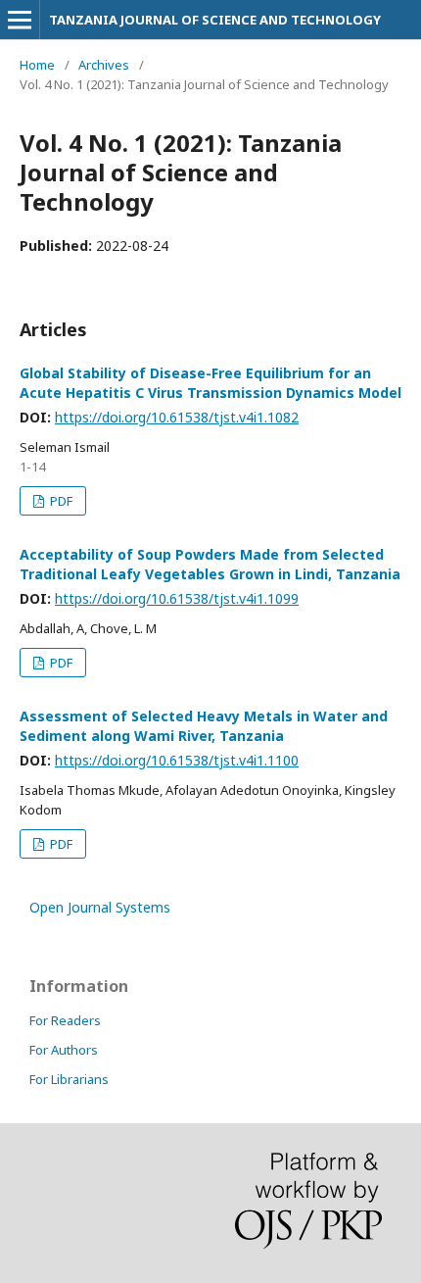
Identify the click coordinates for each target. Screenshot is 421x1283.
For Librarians (69, 1079)
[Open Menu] (19, 19)
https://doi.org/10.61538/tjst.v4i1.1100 (177, 760)
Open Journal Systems (99, 907)
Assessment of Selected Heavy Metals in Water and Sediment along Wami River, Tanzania (204, 726)
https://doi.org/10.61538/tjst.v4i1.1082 (177, 417)
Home (37, 65)
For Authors (63, 1050)
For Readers (65, 1020)
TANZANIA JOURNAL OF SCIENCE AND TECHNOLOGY (215, 19)
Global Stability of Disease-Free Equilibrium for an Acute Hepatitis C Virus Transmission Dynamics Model (210, 383)
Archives (103, 65)
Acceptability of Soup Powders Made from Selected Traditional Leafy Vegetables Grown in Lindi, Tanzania (210, 564)
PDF (59, 501)
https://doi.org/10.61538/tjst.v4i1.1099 (177, 598)
